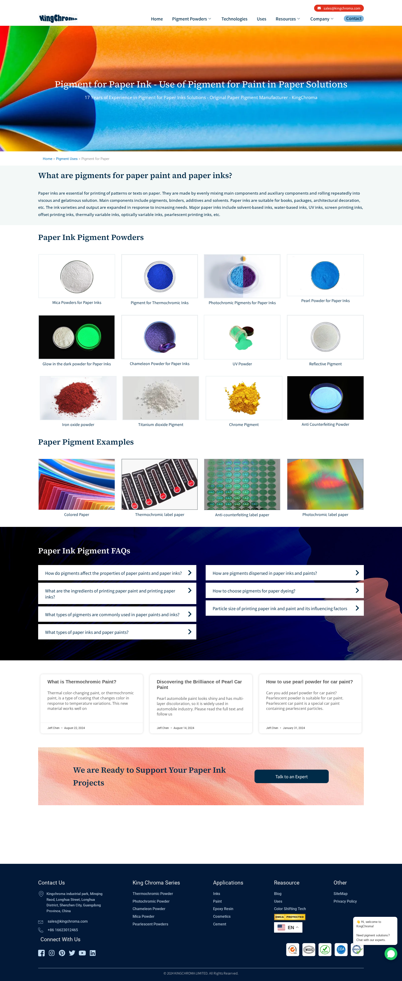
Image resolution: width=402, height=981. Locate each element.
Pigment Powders (189, 19)
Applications (228, 883)
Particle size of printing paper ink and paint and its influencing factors (280, 608)
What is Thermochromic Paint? (81, 681)
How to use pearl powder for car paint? (309, 681)
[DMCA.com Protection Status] (289, 917)
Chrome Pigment (244, 424)
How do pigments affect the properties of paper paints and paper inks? (113, 573)
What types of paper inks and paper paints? (87, 632)
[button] (117, 572)
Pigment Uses (67, 159)
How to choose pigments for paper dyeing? (254, 591)
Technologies (234, 19)
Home (157, 19)
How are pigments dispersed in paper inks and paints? (265, 573)
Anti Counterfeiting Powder (325, 424)
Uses (261, 19)
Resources (286, 19)
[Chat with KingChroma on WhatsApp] (391, 953)
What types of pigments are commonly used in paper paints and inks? (112, 614)
